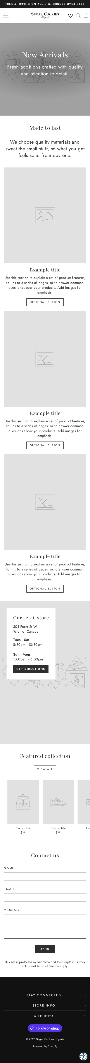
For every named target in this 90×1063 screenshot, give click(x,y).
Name (9, 868)
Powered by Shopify (45, 1046)
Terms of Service (48, 966)
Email (9, 889)
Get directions (30, 669)
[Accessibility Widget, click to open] (83, 1056)
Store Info (44, 1005)
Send (45, 949)
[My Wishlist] (71, 15)
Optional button (45, 302)
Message (13, 910)
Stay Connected (43, 995)
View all (45, 769)
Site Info (43, 1016)
